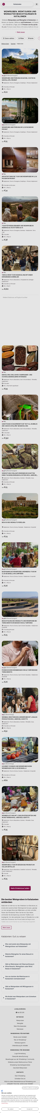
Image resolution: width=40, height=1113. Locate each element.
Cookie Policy (4, 1103)
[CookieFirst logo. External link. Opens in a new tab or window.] (2, 1091)
